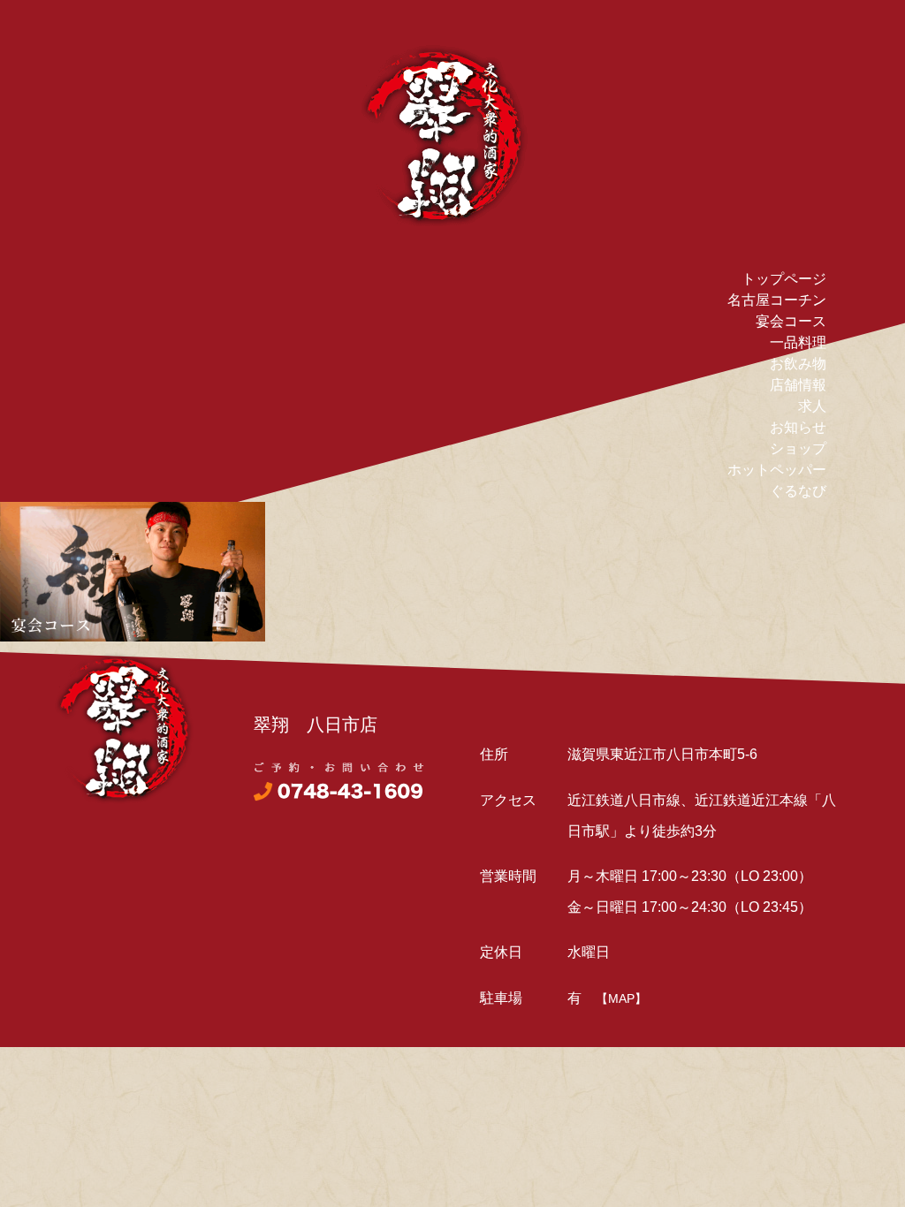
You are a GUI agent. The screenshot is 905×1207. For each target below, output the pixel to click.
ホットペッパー (776, 469)
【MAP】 (621, 998)
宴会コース (791, 321)
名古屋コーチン (776, 299)
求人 (812, 406)
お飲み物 (798, 363)
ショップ (798, 448)
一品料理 (798, 342)
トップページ (783, 278)
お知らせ (798, 427)
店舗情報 (798, 384)
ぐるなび (798, 490)
